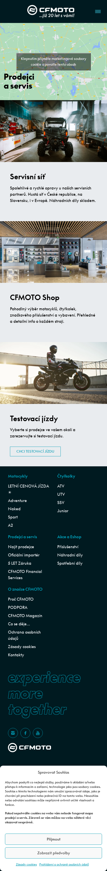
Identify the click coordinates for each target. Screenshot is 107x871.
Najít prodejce (21, 546)
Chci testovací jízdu (35, 451)
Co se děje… (19, 623)
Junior (62, 510)
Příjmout (53, 839)
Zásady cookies (26, 864)
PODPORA (17, 607)
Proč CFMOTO (21, 599)
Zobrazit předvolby (53, 853)
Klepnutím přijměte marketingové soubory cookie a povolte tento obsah (53, 61)
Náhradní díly (70, 554)
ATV (60, 486)
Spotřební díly (70, 563)
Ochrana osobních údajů (24, 635)
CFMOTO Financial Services (25, 574)
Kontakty (16, 654)
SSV (60, 502)
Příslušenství (67, 546)
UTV (61, 494)
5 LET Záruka (19, 563)
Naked (14, 508)
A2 (10, 525)
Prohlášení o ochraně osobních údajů (64, 864)
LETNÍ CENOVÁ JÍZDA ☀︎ (28, 489)
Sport (13, 517)
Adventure (17, 500)
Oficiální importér (24, 554)
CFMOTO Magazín (25, 615)
